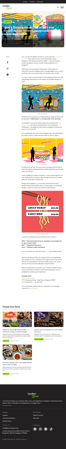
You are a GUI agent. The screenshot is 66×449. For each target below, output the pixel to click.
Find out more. (7, 405)
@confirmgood (33, 288)
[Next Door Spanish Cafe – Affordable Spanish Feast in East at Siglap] (17, 352)
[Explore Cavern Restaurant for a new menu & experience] (48, 319)
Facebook (25, 278)
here (47, 251)
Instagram (32, 278)
